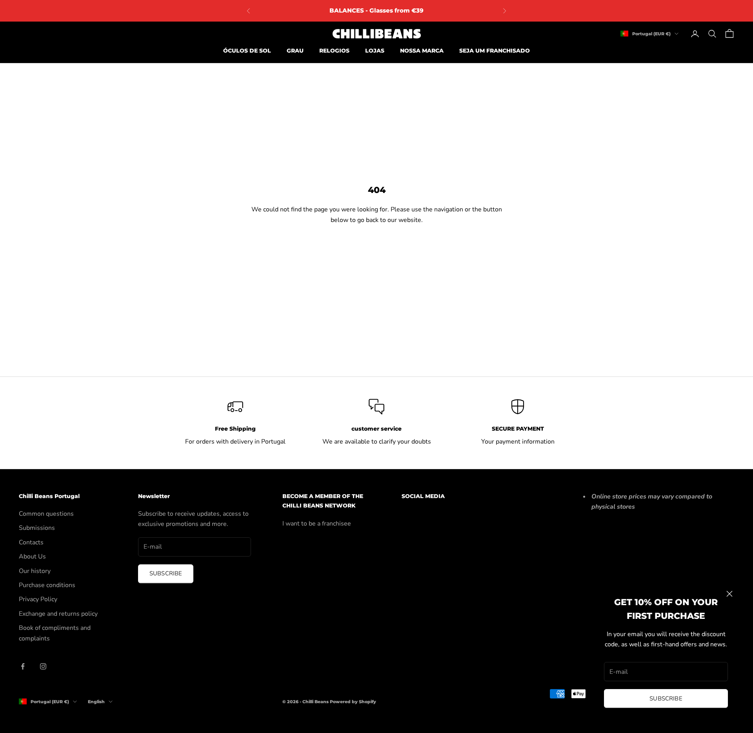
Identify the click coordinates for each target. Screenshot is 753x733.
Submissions (37, 528)
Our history (35, 571)
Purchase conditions (47, 585)
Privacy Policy (38, 599)
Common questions (46, 513)
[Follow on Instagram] (43, 666)
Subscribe (665, 698)
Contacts (31, 542)
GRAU (295, 50)
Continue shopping (376, 247)
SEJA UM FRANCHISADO (494, 50)
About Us (32, 556)
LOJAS (374, 50)
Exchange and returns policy (58, 613)
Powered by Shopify (353, 701)
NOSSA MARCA (422, 50)
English (96, 701)
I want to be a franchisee (316, 523)
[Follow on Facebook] (23, 666)
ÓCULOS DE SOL (247, 50)
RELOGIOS (334, 50)
